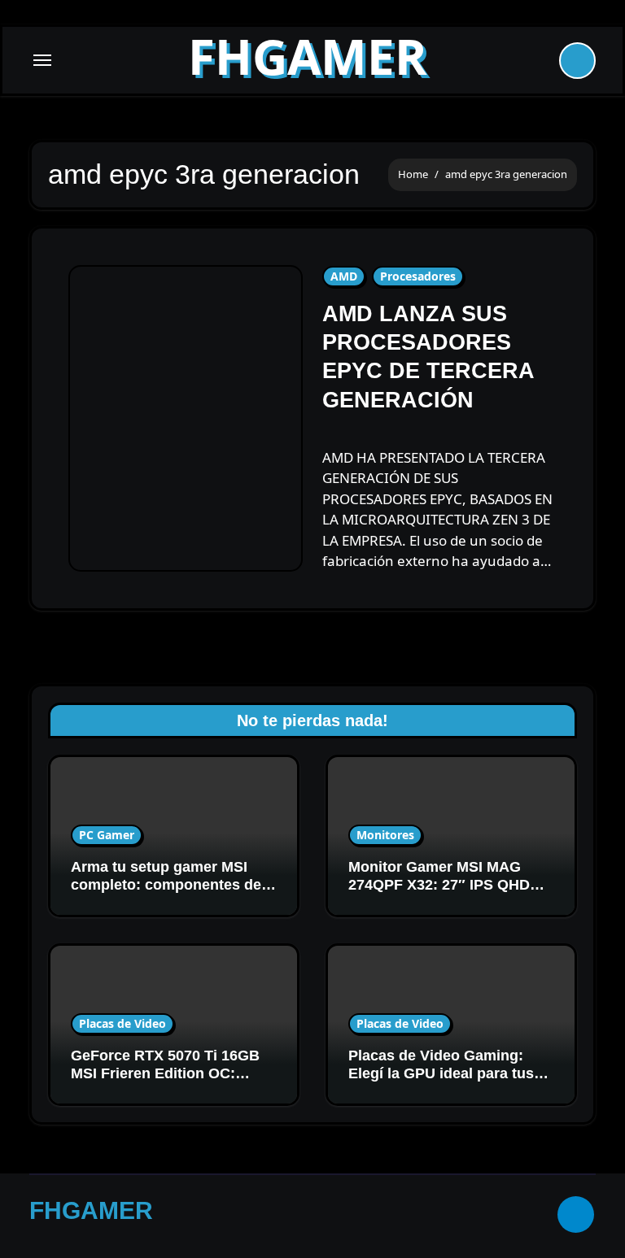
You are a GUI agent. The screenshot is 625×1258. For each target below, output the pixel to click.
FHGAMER (307, 56)
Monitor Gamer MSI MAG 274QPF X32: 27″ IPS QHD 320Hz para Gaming (439, 884)
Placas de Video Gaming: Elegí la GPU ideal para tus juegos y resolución (441, 1073)
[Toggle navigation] (42, 60)
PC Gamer (106, 834)
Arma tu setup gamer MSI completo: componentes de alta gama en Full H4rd (166, 884)
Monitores (385, 834)
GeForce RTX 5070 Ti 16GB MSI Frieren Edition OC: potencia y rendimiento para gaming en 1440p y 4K (168, 1082)
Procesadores (418, 276)
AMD (343, 276)
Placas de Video (122, 1023)
